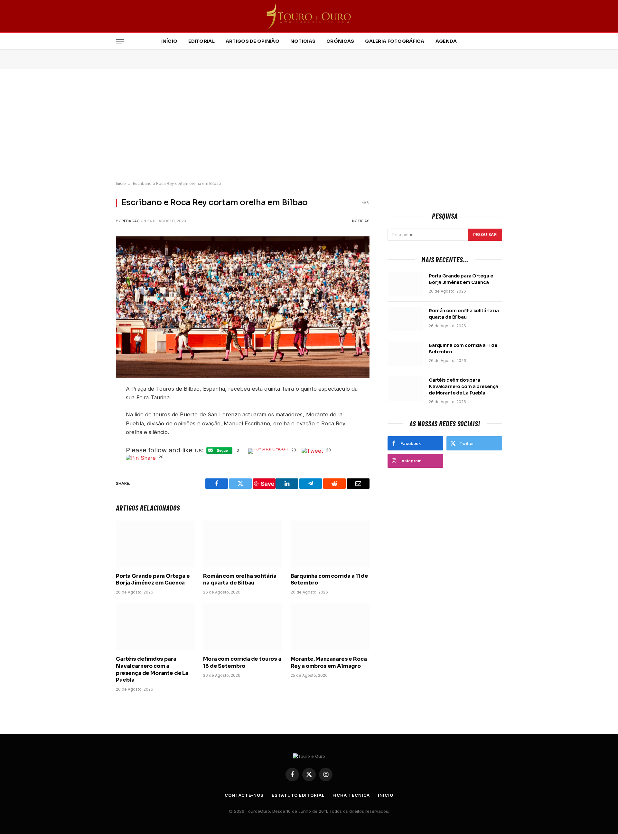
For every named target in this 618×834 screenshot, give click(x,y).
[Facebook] (93, 406)
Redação (131, 221)
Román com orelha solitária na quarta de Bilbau (239, 579)
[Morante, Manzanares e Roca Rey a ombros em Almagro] (330, 626)
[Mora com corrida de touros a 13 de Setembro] (242, 626)
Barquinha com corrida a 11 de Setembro (329, 579)
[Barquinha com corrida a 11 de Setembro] (330, 544)
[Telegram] (93, 451)
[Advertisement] (309, 125)
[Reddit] (93, 436)
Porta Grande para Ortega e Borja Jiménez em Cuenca (153, 579)
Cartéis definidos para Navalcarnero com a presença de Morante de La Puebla (152, 669)
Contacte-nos (244, 795)
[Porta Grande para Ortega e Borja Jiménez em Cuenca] (155, 544)
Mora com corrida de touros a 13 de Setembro (242, 662)
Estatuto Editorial (298, 795)
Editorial (201, 41)
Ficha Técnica (351, 795)
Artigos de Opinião (252, 41)
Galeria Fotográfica (394, 41)
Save (97, 463)
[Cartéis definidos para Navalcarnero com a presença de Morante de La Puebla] (155, 626)
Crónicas (340, 41)
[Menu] (120, 41)
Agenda (446, 41)
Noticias (302, 41)
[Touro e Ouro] (309, 16)
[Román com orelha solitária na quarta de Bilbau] (242, 544)
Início (169, 41)
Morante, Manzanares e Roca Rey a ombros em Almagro (329, 662)
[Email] (93, 473)
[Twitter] (93, 421)
